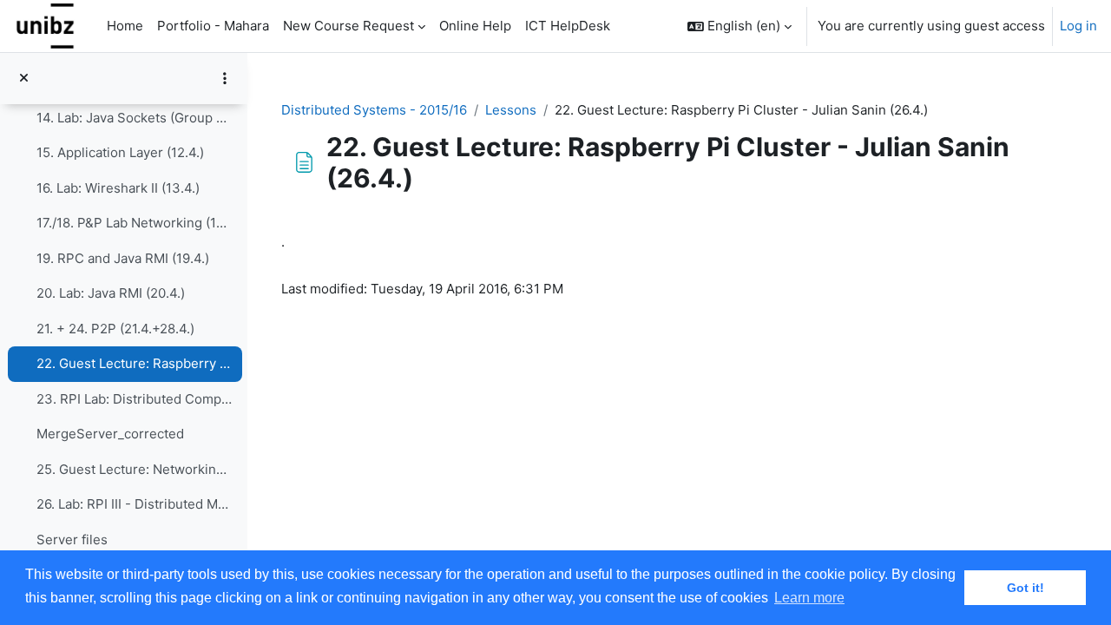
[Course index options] (224, 78)
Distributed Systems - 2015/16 (374, 110)
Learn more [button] (809, 597)
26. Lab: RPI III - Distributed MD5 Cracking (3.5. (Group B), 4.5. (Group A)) (134, 504)
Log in (1078, 25)
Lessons (510, 110)
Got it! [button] (1025, 588)
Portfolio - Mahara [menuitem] (213, 25)
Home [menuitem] (125, 25)
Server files (72, 539)
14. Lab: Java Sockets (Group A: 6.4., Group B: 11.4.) (134, 117)
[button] (739, 26)
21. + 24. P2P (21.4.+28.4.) (115, 328)
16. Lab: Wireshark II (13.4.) (118, 188)
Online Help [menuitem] (475, 25)
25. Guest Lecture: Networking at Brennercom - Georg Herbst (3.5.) (134, 469)
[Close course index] (23, 78)
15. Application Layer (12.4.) (120, 152)
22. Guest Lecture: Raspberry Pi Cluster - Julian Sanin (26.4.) (134, 363)
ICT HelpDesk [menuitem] (567, 25)
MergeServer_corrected (110, 433)
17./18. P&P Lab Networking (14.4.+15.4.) (134, 222)
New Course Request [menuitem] (348, 25)
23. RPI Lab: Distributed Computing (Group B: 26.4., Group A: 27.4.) (134, 399)
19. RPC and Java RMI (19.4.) (122, 258)
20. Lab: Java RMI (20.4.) (110, 293)
